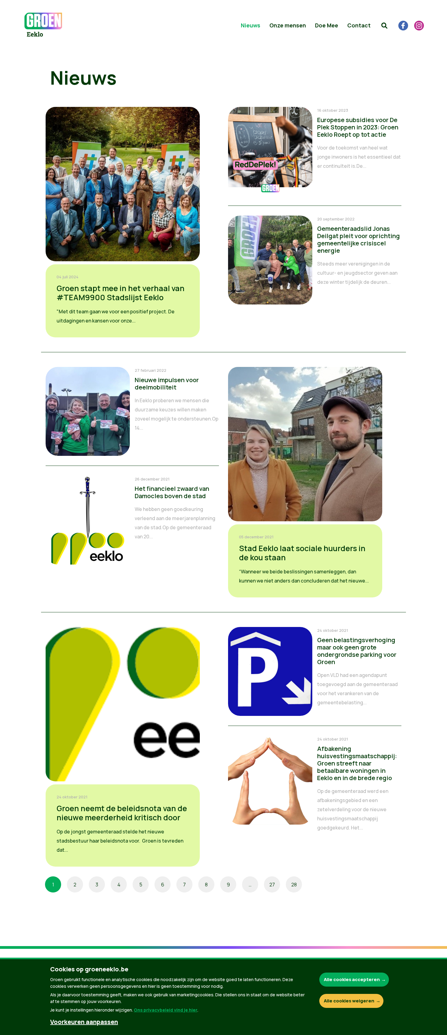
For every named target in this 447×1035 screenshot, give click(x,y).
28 (294, 884)
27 (272, 884)
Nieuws (250, 25)
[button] (384, 26)
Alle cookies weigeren (349, 1001)
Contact (359, 25)
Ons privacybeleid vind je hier (165, 1010)
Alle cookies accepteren (352, 979)
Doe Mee (326, 25)
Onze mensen (287, 25)
